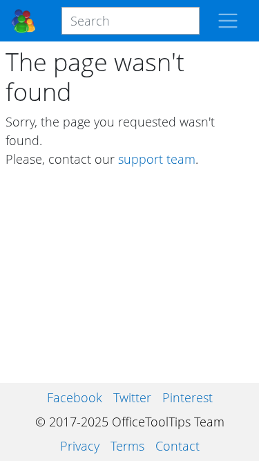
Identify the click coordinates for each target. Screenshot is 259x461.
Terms (127, 446)
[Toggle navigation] (228, 20)
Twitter (132, 397)
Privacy (79, 446)
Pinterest (187, 397)
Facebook (74, 397)
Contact (177, 446)
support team (156, 159)
